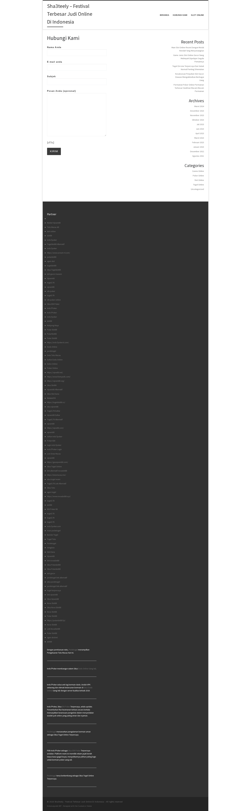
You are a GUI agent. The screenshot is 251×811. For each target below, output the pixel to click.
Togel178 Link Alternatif (56, 483)
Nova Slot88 (52, 603)
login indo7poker (54, 445)
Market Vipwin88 (54, 223)
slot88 (49, 235)
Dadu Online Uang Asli (87, 668)
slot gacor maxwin (54, 274)
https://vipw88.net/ (55, 372)
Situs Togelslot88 (54, 270)
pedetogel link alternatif (57, 577)
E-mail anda (54, 62)
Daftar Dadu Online (55, 359)
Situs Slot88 (52, 385)
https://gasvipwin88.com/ (57, 462)
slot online (51, 231)
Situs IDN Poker (53, 304)
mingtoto (51, 547)
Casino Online (198, 171)
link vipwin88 (52, 594)
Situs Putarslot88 (54, 565)
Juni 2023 (200, 129)
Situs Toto (51, 488)
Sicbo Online (52, 364)
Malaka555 (51, 398)
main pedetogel (54, 530)
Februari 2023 (198, 142)
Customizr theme (85, 806)
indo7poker (52, 240)
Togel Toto (51, 539)
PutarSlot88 (52, 334)
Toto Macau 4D (53, 227)
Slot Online (199, 180)
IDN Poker (66, 706)
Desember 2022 (197, 151)
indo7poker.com (54, 526)
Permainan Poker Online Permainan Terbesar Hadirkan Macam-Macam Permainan (189, 87)
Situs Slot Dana (53, 394)
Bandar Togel (52, 535)
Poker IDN (51, 441)
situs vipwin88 (52, 407)
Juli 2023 (200, 124)
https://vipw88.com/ (55, 428)
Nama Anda (54, 47)
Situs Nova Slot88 (54, 607)
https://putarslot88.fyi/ (56, 620)
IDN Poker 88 (52, 509)
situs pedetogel (53, 582)
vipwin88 (50, 287)
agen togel (51, 492)
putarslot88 (51, 257)
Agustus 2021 (198, 156)
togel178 (50, 282)
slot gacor (51, 573)
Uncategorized (197, 189)
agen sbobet (52, 637)
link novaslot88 (53, 560)
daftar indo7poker (54, 436)
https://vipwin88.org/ (55, 381)
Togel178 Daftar (53, 411)
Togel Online (198, 184)
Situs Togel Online (54, 466)
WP (60, 806)
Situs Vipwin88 (53, 599)
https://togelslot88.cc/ (56, 402)
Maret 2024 (199, 106)
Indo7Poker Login (54, 449)
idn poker (51, 291)
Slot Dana (51, 552)
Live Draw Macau (54, 454)
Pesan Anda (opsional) (61, 91)
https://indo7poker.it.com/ (58, 342)
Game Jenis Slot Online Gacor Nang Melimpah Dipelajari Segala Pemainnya (188, 58)
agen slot (51, 261)
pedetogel (51, 351)
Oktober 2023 (198, 120)
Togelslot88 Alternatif (55, 244)
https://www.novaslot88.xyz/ (59, 496)
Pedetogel (51, 543)
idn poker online (54, 300)
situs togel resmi (53, 479)
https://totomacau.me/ (56, 475)
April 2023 (200, 133)
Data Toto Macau (54, 355)
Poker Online (198, 175)
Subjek (51, 76)
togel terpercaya (54, 590)
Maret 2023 (199, 138)
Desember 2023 (197, 110)
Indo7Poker (52, 308)
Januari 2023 (198, 147)
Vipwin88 (51, 278)
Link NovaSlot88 (53, 629)
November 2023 (197, 115)
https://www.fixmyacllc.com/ (58, 377)
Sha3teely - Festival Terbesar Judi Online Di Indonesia (79, 802)
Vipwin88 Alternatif (54, 389)
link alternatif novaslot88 (57, 471)
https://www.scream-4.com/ (58, 253)
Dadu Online (52, 347)
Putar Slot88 (52, 329)
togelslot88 (51, 265)
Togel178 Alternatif (55, 419)
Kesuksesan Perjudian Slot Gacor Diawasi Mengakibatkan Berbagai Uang (189, 77)
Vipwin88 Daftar (53, 415)
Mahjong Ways (53, 325)
